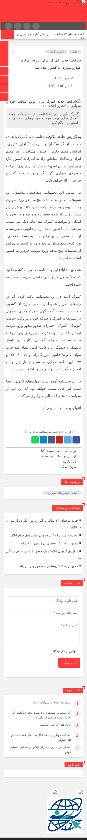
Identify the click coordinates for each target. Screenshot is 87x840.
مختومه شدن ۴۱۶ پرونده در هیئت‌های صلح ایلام (44, 535)
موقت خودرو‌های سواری (62, 493)
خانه (75, 51)
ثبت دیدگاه (69, 663)
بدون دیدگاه (68, 467)
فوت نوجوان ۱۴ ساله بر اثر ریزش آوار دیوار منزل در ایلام (50, 36)
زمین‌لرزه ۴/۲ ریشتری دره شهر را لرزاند (49, 543)
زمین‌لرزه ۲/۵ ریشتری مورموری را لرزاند (48, 566)
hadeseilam (47, 456)
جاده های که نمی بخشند (55, 724)
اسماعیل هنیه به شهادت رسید (51, 702)
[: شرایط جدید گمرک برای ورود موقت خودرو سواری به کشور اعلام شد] (9, 93)
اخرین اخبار (56, 51)
